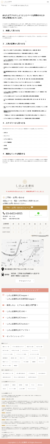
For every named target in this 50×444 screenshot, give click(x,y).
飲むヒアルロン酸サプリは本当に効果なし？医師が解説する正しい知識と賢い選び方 (22, 50)
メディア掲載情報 (8, 142)
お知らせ (6, 132)
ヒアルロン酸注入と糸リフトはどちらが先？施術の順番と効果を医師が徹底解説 (21, 96)
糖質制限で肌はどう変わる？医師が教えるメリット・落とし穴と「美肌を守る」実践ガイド (24, 75)
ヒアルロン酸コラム (8, 139)
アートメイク (41, 361)
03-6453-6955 (13, 213)
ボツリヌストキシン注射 (34, 354)
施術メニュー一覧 (6, 346)
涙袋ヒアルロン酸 (30, 346)
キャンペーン (7, 135)
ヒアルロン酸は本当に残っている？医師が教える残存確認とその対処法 (19, 103)
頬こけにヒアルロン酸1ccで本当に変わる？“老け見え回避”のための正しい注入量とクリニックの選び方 (25, 107)
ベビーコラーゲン (35, 350)
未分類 (5, 145)
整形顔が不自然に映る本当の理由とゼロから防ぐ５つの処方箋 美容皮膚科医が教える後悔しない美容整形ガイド (25, 111)
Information (42, 235)
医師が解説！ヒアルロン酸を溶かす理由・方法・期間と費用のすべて (19, 64)
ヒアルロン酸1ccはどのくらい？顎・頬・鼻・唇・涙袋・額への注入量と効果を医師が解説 (23, 78)
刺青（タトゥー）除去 (7, 365)
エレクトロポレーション (16, 361)
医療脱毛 (33, 361)
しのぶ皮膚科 (22, 442)
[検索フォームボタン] (25, 41)
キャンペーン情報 (12, 388)
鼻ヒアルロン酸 (39, 346)
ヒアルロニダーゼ (25, 350)
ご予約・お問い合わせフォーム (17, 208)
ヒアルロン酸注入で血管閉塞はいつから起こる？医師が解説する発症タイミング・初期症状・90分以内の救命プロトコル (25, 92)
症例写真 (6, 148)
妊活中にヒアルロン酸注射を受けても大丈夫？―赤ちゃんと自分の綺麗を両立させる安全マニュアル (25, 68)
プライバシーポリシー (32, 388)
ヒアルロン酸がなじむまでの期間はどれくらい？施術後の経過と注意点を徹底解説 (22, 118)
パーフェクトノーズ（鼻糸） (21, 354)
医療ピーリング (5, 361)
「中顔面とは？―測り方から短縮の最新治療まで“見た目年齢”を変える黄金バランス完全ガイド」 (25, 115)
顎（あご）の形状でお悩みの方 (19, 377)
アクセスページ (25, 281)
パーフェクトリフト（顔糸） (8, 354)
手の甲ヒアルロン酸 (15, 350)
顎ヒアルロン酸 (5, 350)
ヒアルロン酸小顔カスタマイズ (18, 346)
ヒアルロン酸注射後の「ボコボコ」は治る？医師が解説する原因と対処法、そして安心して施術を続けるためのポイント (25, 60)
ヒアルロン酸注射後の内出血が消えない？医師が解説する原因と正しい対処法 (21, 53)
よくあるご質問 (22, 388)
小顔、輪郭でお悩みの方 (20, 373)
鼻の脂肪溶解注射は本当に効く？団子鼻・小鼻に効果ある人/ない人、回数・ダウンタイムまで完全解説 (25, 72)
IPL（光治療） (26, 361)
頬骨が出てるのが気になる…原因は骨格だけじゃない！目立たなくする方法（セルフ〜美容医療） (25, 56)
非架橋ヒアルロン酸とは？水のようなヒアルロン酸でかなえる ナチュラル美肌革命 (22, 82)
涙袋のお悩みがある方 (7, 377)
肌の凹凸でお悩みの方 (32, 377)
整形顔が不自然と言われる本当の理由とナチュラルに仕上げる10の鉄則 (19, 88)
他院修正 (15, 365)
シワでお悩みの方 (31, 373)
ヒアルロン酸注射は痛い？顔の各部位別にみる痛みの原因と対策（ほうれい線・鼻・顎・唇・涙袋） (25, 100)
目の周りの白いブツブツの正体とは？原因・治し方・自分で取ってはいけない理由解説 (23, 85)
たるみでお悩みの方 (41, 373)
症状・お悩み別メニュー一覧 (8, 373)
